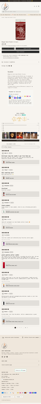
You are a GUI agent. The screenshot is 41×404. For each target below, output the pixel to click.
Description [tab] (10, 71)
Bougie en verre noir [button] (10, 303)
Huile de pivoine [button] (9, 227)
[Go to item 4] (26, 135)
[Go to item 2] (12, 135)
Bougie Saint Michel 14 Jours (10, 17)
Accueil (3, 17)
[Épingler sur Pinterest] (11, 66)
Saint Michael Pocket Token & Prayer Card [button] (14, 321)
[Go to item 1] (5, 135)
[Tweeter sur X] (7, 66)
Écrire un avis (20, 140)
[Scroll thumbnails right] (38, 135)
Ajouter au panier (27, 48)
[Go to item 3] (19, 135)
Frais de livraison (12, 45)
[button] (36, 6)
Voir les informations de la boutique (11, 57)
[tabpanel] (20, 81)
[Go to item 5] (34, 135)
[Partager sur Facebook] (9, 66)
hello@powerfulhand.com (8, 379)
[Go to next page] (28, 327)
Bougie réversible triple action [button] (12, 285)
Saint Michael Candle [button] (10, 162)
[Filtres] (3, 147)
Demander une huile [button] (10, 178)
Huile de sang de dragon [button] (11, 194)
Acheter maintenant (20, 51)
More (28, 119)
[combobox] (20, 12)
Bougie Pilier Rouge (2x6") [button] (11, 265)
